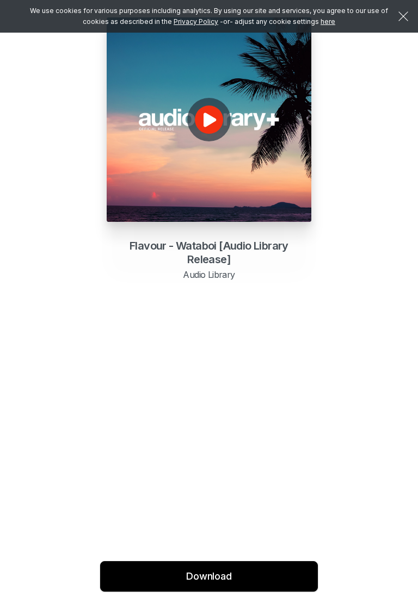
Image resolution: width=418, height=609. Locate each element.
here (328, 21)
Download (209, 576)
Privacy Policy (196, 21)
